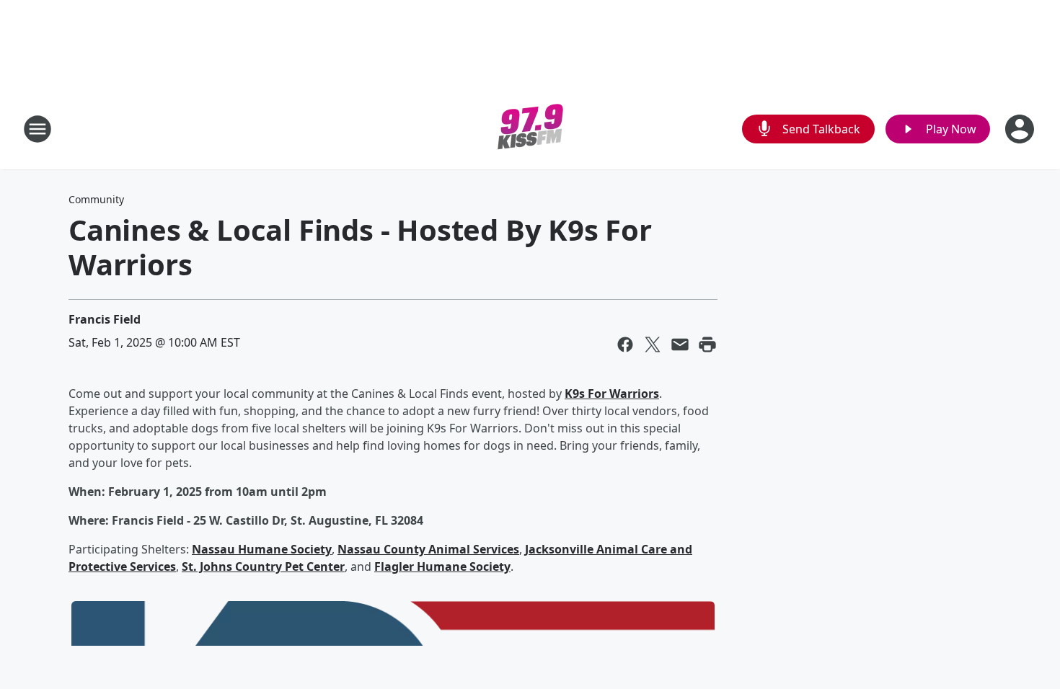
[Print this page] (707, 344)
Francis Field (105, 319)
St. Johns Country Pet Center (263, 566)
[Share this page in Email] (680, 344)
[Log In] (1021, 129)
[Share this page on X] (652, 344)
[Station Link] (530, 128)
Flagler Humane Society (442, 566)
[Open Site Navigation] (37, 129)
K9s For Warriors (612, 393)
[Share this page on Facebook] (625, 344)
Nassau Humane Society (262, 549)
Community (96, 199)
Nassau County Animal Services (428, 549)
